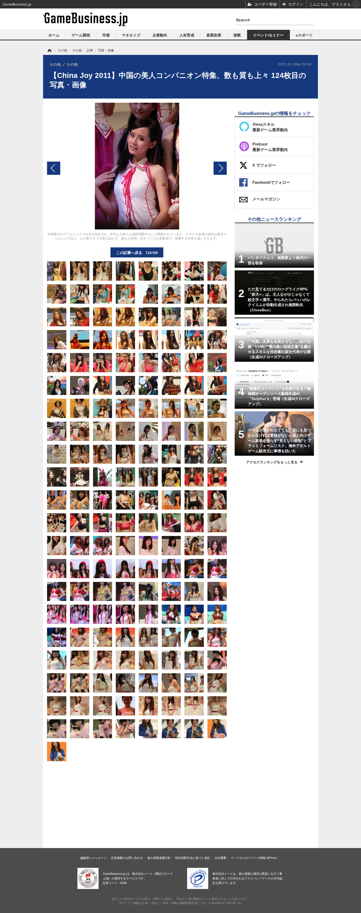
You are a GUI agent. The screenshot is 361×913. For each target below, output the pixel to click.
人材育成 (186, 35)
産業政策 (213, 35)
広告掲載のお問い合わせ (127, 857)
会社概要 (220, 857)
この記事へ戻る (137, 252)
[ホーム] (49, 50)
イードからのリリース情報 (248, 857)
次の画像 (220, 168)
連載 (237, 35)
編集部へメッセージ (93, 857)
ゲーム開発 (81, 35)
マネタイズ (131, 35)
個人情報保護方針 (159, 857)
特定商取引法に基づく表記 (192, 857)
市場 (106, 35)
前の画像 (53, 168)
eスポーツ (304, 35)
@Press (271, 857)
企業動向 (159, 35)
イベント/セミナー (268, 35)
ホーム (53, 35)
